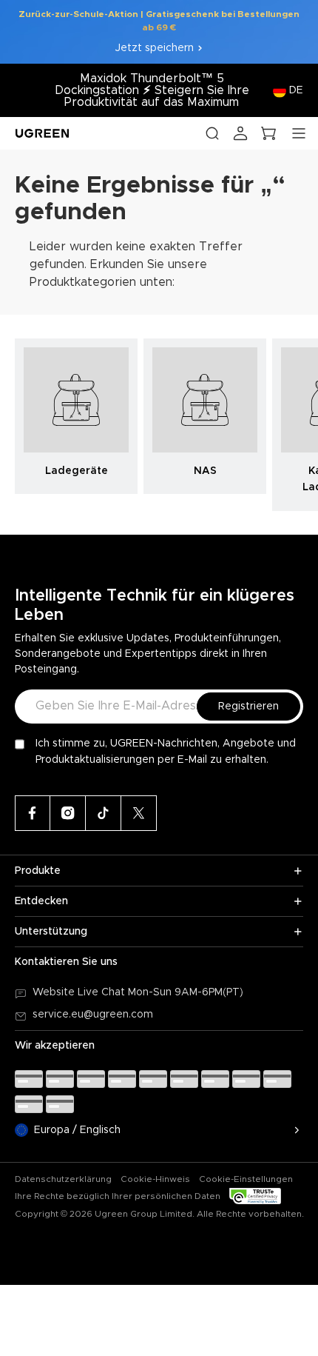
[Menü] (299, 133)
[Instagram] (68, 813)
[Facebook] (32, 813)
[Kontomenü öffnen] (240, 133)
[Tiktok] (103, 813)
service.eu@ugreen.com (93, 1014)
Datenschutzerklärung (63, 1179)
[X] (139, 813)
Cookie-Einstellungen (246, 1179)
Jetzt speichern (154, 48)
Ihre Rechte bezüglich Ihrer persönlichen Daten (117, 1196)
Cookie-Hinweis (155, 1179)
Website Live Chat (80, 992)
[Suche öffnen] (212, 133)
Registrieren (248, 706)
